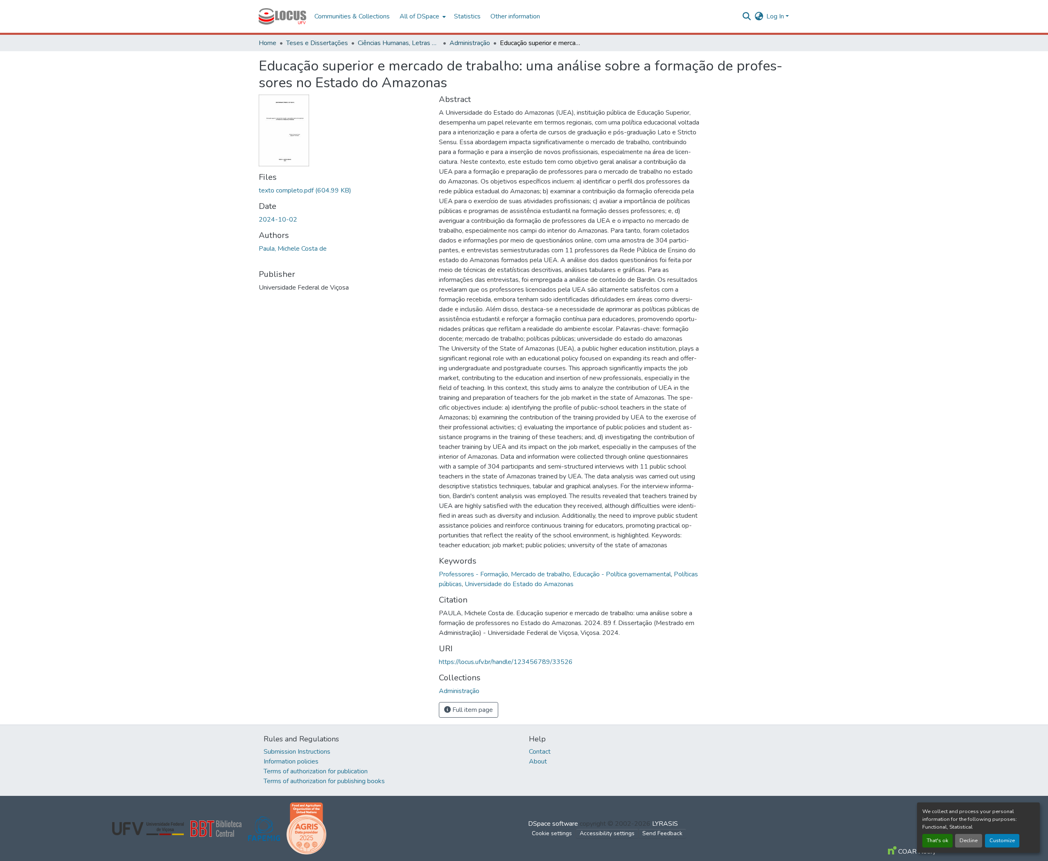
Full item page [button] (472, 709)
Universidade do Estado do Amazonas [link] (519, 584)
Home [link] (267, 43)
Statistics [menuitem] (467, 16)
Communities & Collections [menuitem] (352, 16)
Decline (969, 840)
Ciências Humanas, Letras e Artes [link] (399, 43)
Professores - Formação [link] (473, 574)
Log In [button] (776, 16)
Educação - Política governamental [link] (622, 574)
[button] (282, 16)
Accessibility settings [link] (607, 833)
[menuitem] (422, 16)
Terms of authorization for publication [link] (316, 771)
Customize (1002, 840)
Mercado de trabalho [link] (540, 574)
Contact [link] (540, 751)
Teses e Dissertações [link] (317, 43)
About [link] (538, 761)
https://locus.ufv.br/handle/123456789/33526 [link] (506, 661)
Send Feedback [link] (662, 833)
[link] (344, 190)
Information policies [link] (291, 761)
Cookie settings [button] (552, 833)
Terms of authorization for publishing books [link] (324, 781)
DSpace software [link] (553, 823)
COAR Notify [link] (916, 851)
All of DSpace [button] (419, 16)
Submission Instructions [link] (297, 751)
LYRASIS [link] (665, 823)
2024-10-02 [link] (278, 219)
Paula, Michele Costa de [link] (293, 248)
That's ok (937, 840)
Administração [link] (469, 43)
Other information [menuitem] (515, 16)
